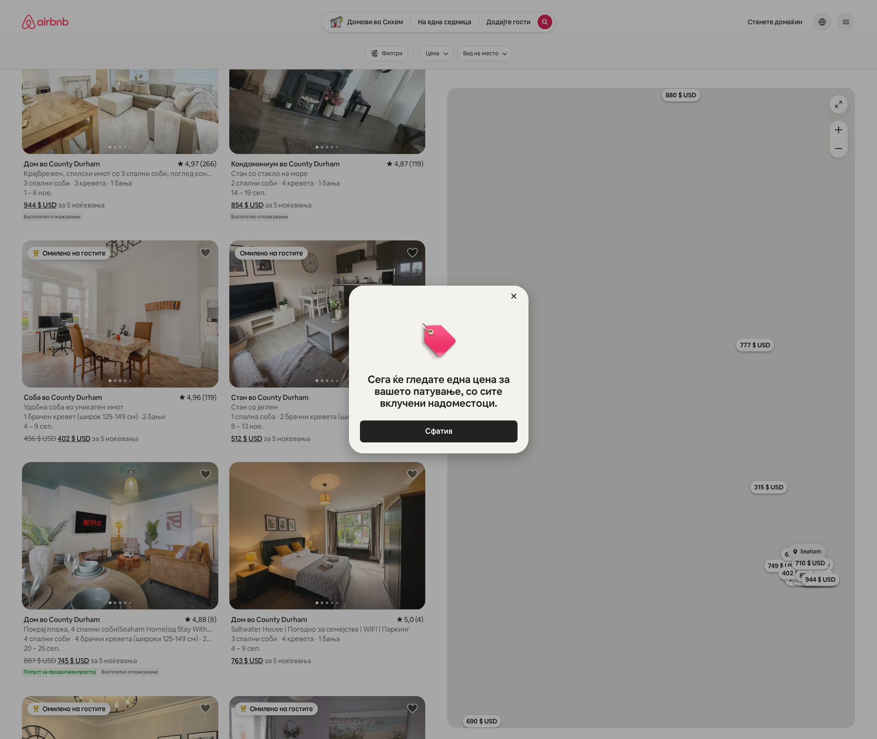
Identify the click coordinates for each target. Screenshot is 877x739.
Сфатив (438, 431)
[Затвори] (514, 296)
